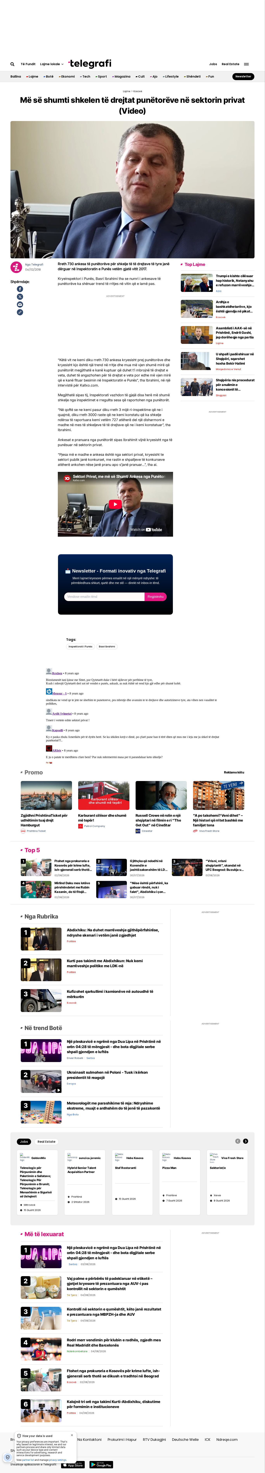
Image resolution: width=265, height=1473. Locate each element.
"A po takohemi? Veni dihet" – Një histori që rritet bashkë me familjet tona (218, 820)
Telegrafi (37, 264)
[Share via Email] (20, 304)
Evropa (71, 1084)
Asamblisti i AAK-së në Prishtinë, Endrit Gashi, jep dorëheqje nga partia (235, 332)
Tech (86, 76)
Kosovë (220, 317)
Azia (218, 291)
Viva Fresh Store (209, 831)
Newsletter (243, 76)
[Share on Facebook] (20, 289)
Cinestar (147, 831)
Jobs (213, 64)
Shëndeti (193, 76)
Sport (102, 76)
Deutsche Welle (185, 1439)
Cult (141, 76)
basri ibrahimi (107, 646)
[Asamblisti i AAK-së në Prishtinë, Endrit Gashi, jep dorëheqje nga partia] (197, 334)
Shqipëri (221, 395)
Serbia (91, 1058)
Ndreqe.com (227, 1439)
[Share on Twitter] (20, 297)
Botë (50, 76)
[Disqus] (132, 715)
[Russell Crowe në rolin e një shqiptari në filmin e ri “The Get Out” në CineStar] (161, 795)
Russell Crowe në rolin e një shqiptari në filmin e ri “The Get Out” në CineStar (158, 820)
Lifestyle (172, 76)
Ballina (15, 76)
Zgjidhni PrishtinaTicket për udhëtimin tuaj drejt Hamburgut (44, 820)
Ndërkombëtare (77, 1351)
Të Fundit (28, 64)
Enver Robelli (75, 1058)
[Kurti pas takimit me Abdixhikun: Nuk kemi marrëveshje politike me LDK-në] (41, 969)
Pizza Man (169, 1168)
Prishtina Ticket (36, 831)
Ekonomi (68, 76)
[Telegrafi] (89, 64)
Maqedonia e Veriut (228, 369)
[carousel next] (245, 1141)
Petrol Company (94, 826)
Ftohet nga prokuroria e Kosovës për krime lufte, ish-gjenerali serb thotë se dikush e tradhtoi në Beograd (72, 869)
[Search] (12, 64)
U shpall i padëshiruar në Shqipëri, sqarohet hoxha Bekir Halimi (235, 358)
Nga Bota (73, 1114)
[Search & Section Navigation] (246, 64)
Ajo (155, 76)
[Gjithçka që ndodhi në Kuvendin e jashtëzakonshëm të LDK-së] (111, 867)
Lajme (33, 76)
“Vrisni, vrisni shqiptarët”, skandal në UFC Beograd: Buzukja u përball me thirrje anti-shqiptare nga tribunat (223, 869)
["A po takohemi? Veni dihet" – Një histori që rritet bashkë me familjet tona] (218, 795)
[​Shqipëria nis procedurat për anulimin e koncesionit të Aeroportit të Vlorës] (197, 387)
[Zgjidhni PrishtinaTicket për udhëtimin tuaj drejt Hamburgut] (46, 795)
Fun (211, 76)
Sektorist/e (218, 1168)
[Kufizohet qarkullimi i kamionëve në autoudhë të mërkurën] (41, 1000)
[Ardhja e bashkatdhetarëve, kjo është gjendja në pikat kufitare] (197, 308)
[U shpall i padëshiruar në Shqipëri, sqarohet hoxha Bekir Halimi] (197, 361)
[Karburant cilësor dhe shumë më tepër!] (103, 795)
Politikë (71, 941)
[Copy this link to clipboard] (20, 312)
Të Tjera (72, 1295)
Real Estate (230, 64)
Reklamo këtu (234, 772)
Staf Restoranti (125, 1168)
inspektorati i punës (80, 646)
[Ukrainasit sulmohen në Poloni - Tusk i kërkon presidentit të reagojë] (41, 1081)
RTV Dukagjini (154, 1439)
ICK (207, 1439)
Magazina (122, 76)
